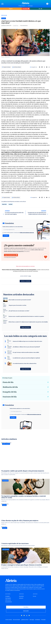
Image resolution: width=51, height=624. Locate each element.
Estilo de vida (4, 15)
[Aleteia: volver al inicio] (25, 3)
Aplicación (21, 598)
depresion (4, 204)
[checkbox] (10, 414)
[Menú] (9, 4)
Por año (34, 596)
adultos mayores (6, 443)
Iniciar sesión (26, 610)
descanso (5, 528)
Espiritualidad (8, 598)
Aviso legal (31, 619)
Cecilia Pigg (15, 25)
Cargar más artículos (25, 327)
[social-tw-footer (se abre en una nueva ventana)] (26, 615)
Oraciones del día (10, 397)
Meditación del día (10, 387)
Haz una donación (16, 619)
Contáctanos (37, 619)
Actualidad (7, 596)
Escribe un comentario (25, 281)
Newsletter (21, 596)
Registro (11, 8)
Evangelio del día (10, 392)
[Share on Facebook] (39, 67)
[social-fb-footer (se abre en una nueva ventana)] (24, 615)
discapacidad (5, 480)
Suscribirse (26, 607)
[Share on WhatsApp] (49, 67)
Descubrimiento (8, 601)
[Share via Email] (46, 67)
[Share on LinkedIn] (41, 67)
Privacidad (43, 619)
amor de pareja (6, 549)
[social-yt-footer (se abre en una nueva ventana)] (21, 615)
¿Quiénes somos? (24, 619)
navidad (10, 204)
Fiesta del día (8, 382)
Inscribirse (6, 235)
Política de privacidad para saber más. (27, 232)
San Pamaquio (30, 5)
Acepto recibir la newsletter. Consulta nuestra (19, 232)
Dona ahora (25, 8)
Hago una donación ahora (10, 255)
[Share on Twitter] (44, 67)
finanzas (4, 505)
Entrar (29, 276)
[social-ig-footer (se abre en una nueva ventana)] (29, 615)
